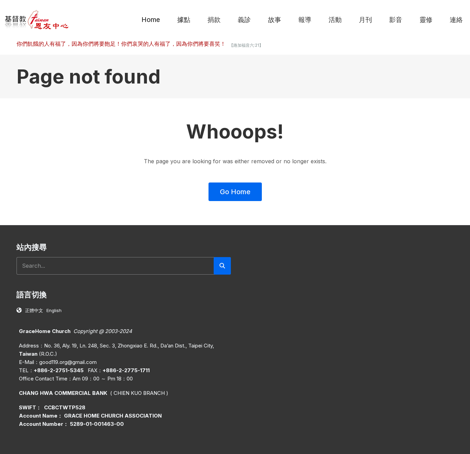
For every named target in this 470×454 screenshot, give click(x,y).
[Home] (37, 19)
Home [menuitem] (150, 20)
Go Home (235, 192)
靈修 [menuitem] (425, 20)
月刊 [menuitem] (365, 20)
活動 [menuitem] (335, 20)
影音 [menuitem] (395, 20)
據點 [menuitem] (183, 20)
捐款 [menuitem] (214, 20)
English (54, 310)
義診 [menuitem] (244, 20)
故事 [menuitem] (274, 20)
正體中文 (34, 310)
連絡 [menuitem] (456, 20)
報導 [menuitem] (304, 20)
